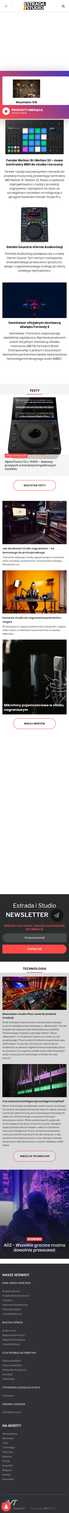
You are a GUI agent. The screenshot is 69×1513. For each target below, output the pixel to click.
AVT (46, 1508)
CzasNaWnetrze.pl (12, 1313)
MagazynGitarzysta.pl (13, 1335)
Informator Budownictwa (15, 1304)
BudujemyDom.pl (11, 1291)
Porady (6, 1461)
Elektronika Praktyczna (14, 1369)
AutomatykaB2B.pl (12, 1365)
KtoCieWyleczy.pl (11, 1412)
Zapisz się (34, 949)
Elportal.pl (7, 1374)
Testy (35, 390)
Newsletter (8, 1479)
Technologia (34, 968)
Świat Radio (8, 1379)
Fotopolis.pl (8, 1395)
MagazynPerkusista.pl (13, 1339)
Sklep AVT (19, 1508)
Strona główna (9, 1433)
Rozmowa (7, 1452)
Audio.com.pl (9, 1330)
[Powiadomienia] (6, 1506)
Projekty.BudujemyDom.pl (15, 1295)
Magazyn (7, 1470)
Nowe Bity (7, 1465)
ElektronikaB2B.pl (11, 1360)
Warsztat (7, 1456)
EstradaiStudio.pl (11, 1344)
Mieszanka (8, 1438)
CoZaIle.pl (7, 1300)
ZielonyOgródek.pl (11, 1309)
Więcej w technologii (34, 1156)
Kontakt (6, 1474)
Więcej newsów (34, 723)
